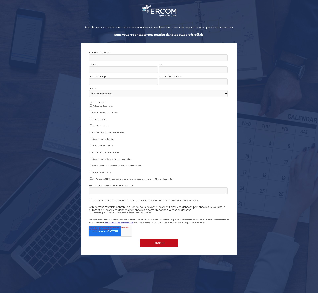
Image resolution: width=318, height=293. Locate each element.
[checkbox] (158, 143)
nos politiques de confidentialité (119, 223)
